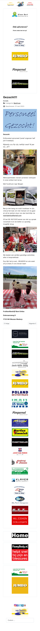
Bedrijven (17, 103)
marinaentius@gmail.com (12, 215)
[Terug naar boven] (36, 627)
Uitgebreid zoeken (13, 626)
